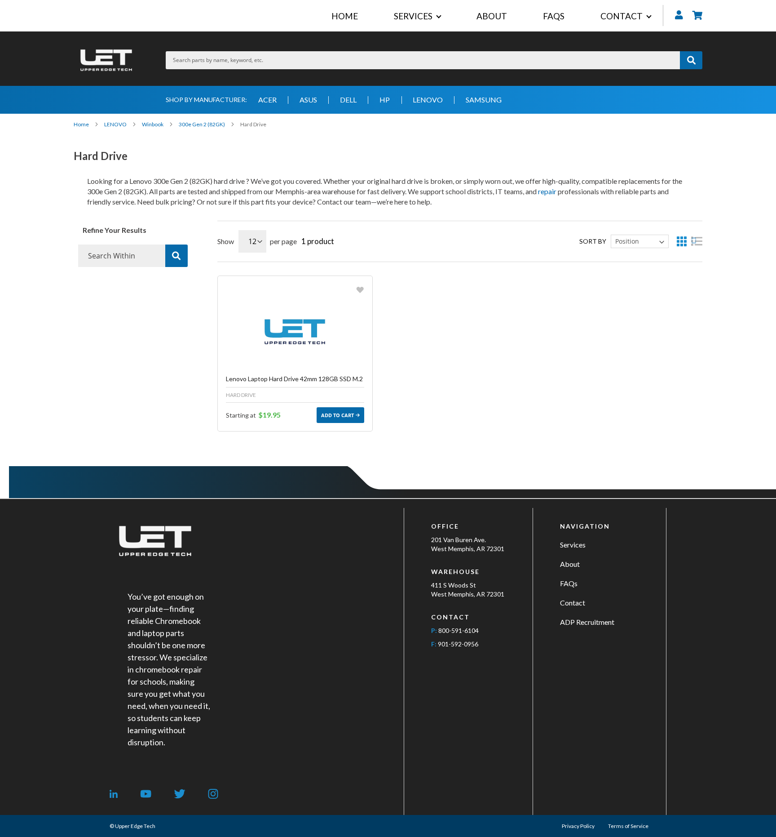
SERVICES (413, 16)
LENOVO (428, 99)
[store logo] (106, 60)
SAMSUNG (484, 99)
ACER (267, 99)
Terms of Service (628, 826)
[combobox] (423, 60)
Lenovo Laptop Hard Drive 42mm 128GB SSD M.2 (294, 379)
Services (573, 544)
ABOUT (491, 16)
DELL (348, 99)
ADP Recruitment (587, 622)
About (570, 564)
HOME (344, 16)
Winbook (153, 124)
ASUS (308, 99)
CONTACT (621, 16)
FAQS (553, 16)
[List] (696, 241)
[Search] (176, 256)
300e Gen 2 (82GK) (202, 124)
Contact (572, 602)
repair (547, 191)
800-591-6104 (458, 630)
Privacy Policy (578, 826)
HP (384, 99)
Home (82, 124)
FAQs (569, 583)
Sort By (592, 241)
